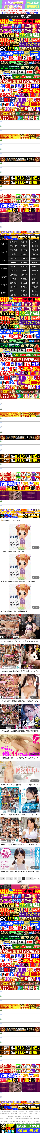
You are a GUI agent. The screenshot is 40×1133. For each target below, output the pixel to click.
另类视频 (34, 254)
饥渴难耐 (24, 258)
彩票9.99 (13, 271)
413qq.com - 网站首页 (19, 16)
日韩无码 (34, 295)
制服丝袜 (24, 254)
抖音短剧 (13, 275)
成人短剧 (34, 291)
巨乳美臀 (34, 250)
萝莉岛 (34, 279)
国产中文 (13, 291)
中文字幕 (24, 250)
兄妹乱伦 (24, 291)
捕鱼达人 (13, 266)
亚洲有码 (13, 246)
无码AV (4, 277)
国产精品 (13, 242)
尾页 (19, 882)
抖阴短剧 (24, 295)
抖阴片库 (4, 285)
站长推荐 (4, 260)
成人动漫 (34, 246)
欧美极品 (24, 246)
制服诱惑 (34, 287)
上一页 (9, 879)
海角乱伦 (24, 287)
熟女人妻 (24, 283)
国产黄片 (13, 283)
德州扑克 (34, 266)
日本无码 (34, 242)
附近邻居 (13, 258)
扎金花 (24, 271)
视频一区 (4, 244)
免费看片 (4, 293)
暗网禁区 (13, 287)
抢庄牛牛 (24, 266)
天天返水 (34, 271)
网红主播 (24, 242)
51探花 (34, 275)
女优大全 (24, 279)
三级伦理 (13, 250)
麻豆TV (24, 275)
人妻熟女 (13, 254)
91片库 (13, 279)
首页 (2, 879)
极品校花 (13, 295)
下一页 (29, 879)
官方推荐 (4, 268)
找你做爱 (34, 258)
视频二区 (4, 252)
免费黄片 (34, 283)
